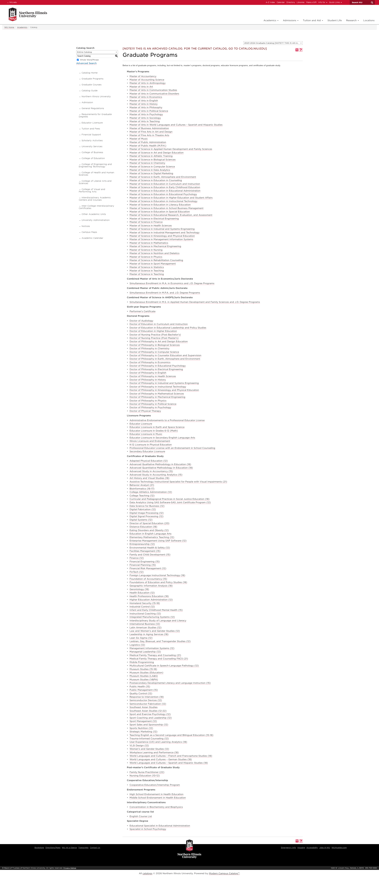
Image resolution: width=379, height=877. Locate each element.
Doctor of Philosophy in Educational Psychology (158, 365)
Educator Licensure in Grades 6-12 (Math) (154, 430)
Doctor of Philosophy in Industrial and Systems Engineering (164, 383)
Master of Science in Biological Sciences (153, 159)
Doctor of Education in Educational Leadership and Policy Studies (168, 327)
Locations (369, 20)
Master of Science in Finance (146, 222)
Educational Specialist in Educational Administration (160, 825)
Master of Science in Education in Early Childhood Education (165, 187)
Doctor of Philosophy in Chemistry (149, 348)
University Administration (96, 220)
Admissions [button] (290, 20)
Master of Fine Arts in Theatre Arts (149, 135)
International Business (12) (145, 624)
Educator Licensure (92, 123)
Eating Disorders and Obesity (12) (149, 530)
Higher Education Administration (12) (151, 599)
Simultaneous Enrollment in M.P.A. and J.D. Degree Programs (165, 292)
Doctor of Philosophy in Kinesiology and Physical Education (164, 390)
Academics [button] (270, 20)
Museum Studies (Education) (146, 672)
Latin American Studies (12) (146, 627)
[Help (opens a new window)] (300, 49)
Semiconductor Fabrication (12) (148, 704)
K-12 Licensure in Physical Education (151, 444)
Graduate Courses (91, 84)
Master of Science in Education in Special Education (160, 211)
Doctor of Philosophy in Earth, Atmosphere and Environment (165, 358)
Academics (22, 27)
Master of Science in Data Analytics (150, 170)
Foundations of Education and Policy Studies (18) (158, 582)
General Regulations (93, 108)
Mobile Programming (142, 662)
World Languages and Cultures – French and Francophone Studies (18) (171, 756)
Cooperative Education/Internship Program (155, 785)
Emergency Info (288, 847)
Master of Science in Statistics (147, 267)
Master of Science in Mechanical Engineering (155, 246)
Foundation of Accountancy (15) (148, 579)
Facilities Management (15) (145, 551)
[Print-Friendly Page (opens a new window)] (297, 49)
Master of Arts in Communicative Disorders (154, 93)
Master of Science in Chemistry (147, 163)
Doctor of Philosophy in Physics (148, 400)
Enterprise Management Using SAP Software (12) (158, 540)
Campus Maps (89, 232)
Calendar (281, 2)
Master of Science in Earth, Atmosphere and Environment (163, 177)
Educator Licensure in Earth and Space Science (157, 427)
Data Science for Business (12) (147, 506)
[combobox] (273, 43)
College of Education (93, 158)
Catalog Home (90, 73)
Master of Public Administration (148, 142)
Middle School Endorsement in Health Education (158, 797)
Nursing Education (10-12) (145, 775)
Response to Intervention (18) (147, 697)
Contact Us (95, 847)
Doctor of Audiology (141, 320)
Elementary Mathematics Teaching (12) (152, 537)
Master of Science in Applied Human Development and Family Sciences (171, 149)
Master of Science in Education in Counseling (156, 180)
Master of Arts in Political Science (149, 111)
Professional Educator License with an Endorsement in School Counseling (172, 448)
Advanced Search (86, 63)
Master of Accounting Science (147, 79)
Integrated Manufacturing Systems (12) (152, 617)
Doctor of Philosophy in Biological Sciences (155, 345)
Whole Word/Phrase (89, 60)
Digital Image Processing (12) (147, 513)
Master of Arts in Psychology (146, 114)
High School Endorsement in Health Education (156, 794)
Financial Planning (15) (143, 565)
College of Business (92, 152)
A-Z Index (270, 2)
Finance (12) (137, 558)
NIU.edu (11, 2)
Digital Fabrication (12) (143, 509)
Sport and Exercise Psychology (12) (150, 714)
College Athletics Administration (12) (151, 492)
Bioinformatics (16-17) (142, 488)
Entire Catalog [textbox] (84, 52)
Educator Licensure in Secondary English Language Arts (162, 437)
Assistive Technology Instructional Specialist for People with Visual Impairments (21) (178, 481)
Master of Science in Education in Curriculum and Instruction (165, 184)
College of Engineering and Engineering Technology (95, 165)
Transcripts (83, 847)
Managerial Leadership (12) (145, 651)
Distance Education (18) (143, 526)
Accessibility (312, 847)
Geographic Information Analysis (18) (151, 585)
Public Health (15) (140, 686)
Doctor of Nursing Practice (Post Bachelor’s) (155, 334)
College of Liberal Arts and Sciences (95, 182)
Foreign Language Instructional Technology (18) (157, 575)
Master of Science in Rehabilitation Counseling (156, 260)
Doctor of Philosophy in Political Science (153, 404)
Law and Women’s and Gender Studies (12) (155, 631)
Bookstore (39, 847)
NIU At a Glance (69, 847)
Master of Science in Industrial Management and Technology (164, 232)
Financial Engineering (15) (145, 561)
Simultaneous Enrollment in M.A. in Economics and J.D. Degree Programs (172, 283)
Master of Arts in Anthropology (148, 83)
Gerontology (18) (139, 589)
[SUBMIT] (371, 2)
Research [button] (351, 20)
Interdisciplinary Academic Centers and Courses (95, 198)
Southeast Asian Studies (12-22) (148, 711)
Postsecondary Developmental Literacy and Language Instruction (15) (170, 683)
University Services (92, 146)
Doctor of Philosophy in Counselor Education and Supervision (165, 355)
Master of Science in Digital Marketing (151, 173)
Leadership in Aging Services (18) (149, 634)
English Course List (141, 816)
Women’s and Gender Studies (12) (149, 749)
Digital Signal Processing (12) (146, 516)
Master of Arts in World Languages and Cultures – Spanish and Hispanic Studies (176, 124)
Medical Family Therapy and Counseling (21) (155, 655)
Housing (301, 847)
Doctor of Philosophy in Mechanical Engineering (157, 397)
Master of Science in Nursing (146, 250)
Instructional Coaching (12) (145, 613)
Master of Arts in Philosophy (146, 107)
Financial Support (91, 134)
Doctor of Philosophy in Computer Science (154, 352)
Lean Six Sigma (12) (141, 638)
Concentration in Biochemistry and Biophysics (156, 807)
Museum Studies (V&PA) (144, 679)
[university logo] (189, 849)
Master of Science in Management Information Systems (161, 239)
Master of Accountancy (143, 76)
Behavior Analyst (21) (142, 485)
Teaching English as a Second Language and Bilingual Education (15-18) (171, 735)
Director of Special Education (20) (149, 523)
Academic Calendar (92, 238)
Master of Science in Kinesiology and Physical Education (162, 236)
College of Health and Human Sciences (96, 173)
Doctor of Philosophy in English (148, 372)
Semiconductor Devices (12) (146, 700)
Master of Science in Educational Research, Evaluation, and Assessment (171, 215)
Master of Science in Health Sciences (151, 225)
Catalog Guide (90, 90)
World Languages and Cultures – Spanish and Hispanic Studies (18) (169, 763)
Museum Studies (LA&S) (144, 676)
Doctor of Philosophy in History (148, 379)
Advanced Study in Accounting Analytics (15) (156, 474)
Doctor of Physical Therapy (145, 411)
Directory (290, 2)
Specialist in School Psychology (148, 829)
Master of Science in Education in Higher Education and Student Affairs (171, 197)
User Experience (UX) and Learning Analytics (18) (158, 742)
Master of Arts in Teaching (145, 121)
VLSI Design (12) (139, 745)
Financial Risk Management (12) (148, 568)
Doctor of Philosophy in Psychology (150, 407)
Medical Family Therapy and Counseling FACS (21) (159, 658)
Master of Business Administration (149, 128)
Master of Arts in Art (141, 86)
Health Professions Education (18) (149, 596)
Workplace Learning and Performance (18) (154, 752)
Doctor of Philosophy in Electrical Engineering (156, 369)
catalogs (147, 873)
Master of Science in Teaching (147, 270)
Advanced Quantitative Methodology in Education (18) (161, 467)
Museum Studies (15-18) (143, 669)
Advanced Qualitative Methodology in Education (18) (160, 464)
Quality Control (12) (141, 693)
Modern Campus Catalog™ (224, 873)
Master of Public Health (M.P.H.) (148, 145)
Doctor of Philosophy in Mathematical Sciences (157, 393)
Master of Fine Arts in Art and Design (151, 131)
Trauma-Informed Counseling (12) (149, 738)
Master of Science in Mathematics (149, 243)
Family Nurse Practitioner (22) (147, 772)
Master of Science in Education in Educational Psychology (163, 194)
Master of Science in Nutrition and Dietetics (154, 253)
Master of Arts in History (144, 104)
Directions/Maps (52, 847)
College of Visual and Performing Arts (92, 190)
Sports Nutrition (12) (141, 728)
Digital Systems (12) (141, 519)
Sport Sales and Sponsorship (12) (149, 724)
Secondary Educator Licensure (147, 451)
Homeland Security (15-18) (145, 603)
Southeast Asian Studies (144, 707)
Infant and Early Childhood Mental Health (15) (156, 610)
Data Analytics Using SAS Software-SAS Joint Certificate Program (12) (170, 502)
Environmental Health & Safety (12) (150, 547)
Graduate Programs (92, 79)
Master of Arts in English (144, 100)
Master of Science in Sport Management (153, 263)
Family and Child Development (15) (150, 554)
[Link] (24, 14)
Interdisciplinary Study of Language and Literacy (158, 620)
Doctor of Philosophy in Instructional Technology (158, 386)
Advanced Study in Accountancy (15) (151, 471)
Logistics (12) (137, 645)
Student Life (334, 20)
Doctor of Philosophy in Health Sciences (153, 376)
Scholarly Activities (92, 140)
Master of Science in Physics (146, 257)
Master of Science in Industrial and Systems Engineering (162, 229)
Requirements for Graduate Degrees (95, 115)
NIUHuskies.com (339, 847)
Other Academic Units (94, 214)
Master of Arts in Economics (146, 97)
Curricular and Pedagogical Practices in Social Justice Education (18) (169, 499)
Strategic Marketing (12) (143, 731)
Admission (87, 102)
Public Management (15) (144, 690)
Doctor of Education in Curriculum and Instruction (159, 324)
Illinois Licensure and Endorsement (150, 441)
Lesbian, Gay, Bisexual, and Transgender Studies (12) (160, 641)
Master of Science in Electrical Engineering (154, 218)
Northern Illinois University (96, 96)
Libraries (300, 2)
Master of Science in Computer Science (152, 166)
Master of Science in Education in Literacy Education (160, 204)
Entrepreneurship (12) (142, 544)
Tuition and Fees (91, 128)
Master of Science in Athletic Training (151, 156)
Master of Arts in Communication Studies (153, 90)
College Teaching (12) (142, 495)
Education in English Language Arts (150, 533)
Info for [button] (322, 2)
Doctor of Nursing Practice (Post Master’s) (154, 338)
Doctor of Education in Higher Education (153, 331)
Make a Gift (311, 2)
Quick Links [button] (334, 2)
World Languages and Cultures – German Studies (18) (161, 759)
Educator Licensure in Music (146, 434)
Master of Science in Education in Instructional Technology (163, 201)
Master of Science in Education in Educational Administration (165, 190)
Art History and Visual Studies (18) (149, 478)
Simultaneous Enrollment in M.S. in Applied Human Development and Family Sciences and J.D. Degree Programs (195, 302)
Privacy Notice (69, 868)
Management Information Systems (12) (152, 648)
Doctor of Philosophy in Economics (150, 362)
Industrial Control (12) (142, 606)
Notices (86, 226)
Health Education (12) (142, 592)
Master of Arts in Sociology (145, 118)
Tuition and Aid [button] (312, 20)
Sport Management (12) (143, 721)
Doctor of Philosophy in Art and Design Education (159, 341)
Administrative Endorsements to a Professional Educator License (167, 420)
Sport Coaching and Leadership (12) (151, 717)
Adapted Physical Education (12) (149, 460)
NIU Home (9, 27)
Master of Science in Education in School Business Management (166, 208)
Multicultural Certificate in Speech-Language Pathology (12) (164, 665)
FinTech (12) (137, 572)
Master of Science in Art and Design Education (157, 152)
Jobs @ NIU (324, 847)
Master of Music (139, 138)
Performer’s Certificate (142, 311)
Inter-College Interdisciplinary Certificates (96, 207)
